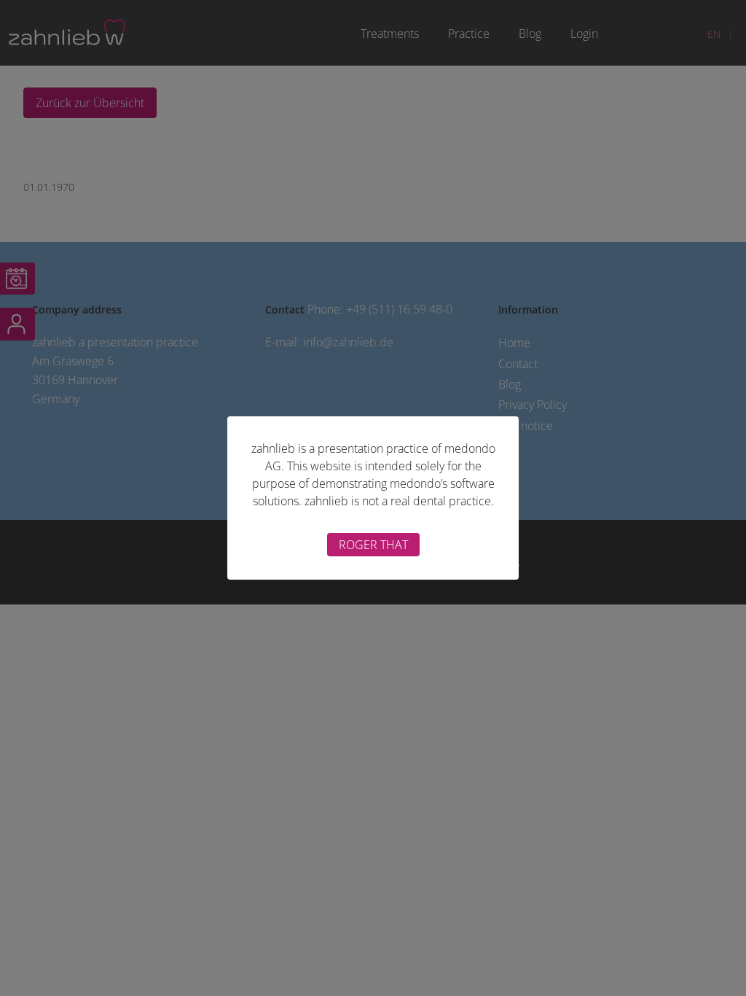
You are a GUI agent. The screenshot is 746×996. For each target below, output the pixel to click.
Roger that (373, 545)
